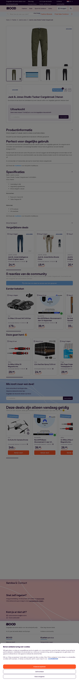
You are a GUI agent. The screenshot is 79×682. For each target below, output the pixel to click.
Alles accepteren (39, 667)
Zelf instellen (39, 672)
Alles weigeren (39, 676)
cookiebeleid (53, 659)
